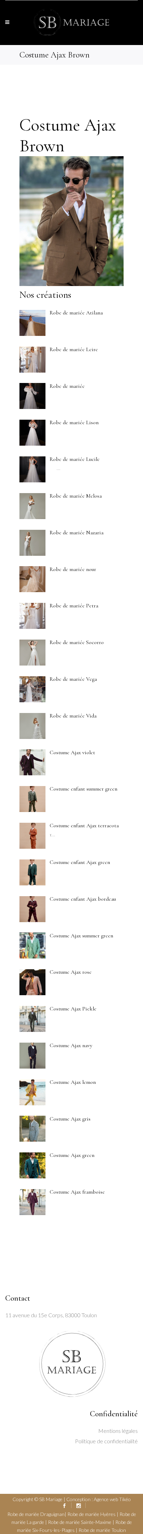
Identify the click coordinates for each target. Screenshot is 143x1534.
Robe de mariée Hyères (91, 1514)
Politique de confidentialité (106, 1441)
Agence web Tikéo (112, 1499)
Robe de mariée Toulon (102, 1530)
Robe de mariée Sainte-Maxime (79, 1522)
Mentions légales (118, 1430)
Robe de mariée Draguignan (36, 1514)
